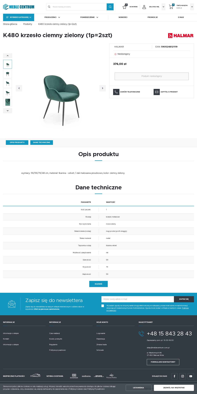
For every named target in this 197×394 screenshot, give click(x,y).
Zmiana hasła (101, 344)
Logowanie (100, 333)
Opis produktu (17, 142)
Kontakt (6, 339)
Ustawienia (138, 388)
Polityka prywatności (57, 350)
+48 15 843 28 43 (169, 334)
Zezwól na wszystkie (174, 388)
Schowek (100, 350)
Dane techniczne (41, 142)
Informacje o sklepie (11, 333)
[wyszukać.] (110, 6)
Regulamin (53, 344)
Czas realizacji (54, 333)
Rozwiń (98, 284)
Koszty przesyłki (55, 339)
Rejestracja (100, 339)
